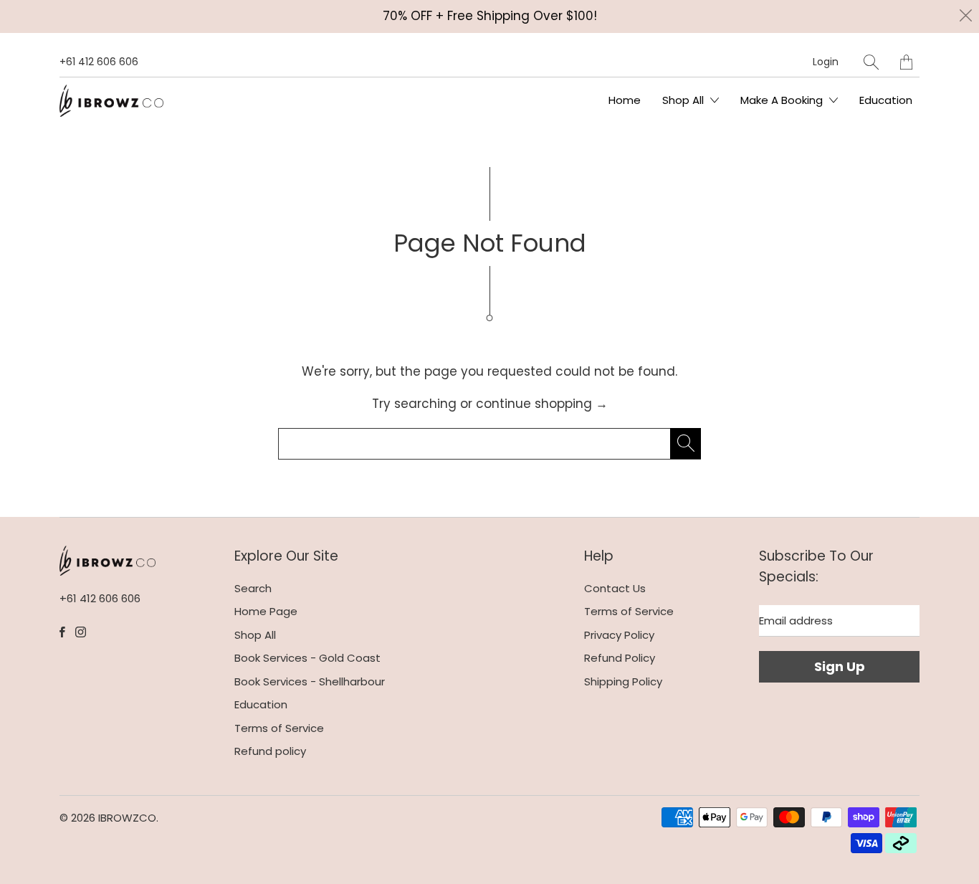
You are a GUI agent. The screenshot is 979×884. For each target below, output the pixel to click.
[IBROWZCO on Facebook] (62, 632)
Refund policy (270, 751)
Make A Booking (783, 100)
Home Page (265, 611)
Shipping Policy (623, 681)
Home (624, 100)
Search (253, 588)
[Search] (871, 62)
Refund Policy (619, 657)
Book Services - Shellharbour (309, 681)
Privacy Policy (619, 634)
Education (885, 100)
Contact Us (615, 588)
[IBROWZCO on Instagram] (80, 632)
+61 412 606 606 (98, 61)
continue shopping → (542, 403)
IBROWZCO (127, 817)
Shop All (684, 100)
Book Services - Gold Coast (307, 657)
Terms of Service (279, 728)
